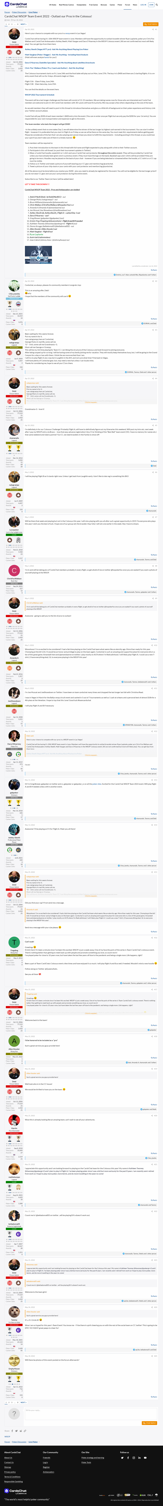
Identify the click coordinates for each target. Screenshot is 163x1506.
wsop (68, 33)
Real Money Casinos (66, 5)
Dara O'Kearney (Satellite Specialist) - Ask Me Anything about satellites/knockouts (60, 62)
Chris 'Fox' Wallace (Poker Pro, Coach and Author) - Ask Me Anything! (54, 68)
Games (112, 5)
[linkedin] (139, 1458)
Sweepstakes (81, 5)
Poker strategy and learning (93, 1457)
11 (6, 59)
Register (46, 1467)
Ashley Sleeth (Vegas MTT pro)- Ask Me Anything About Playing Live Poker (56, 49)
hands (46, 57)
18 (18, 59)
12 (8, 59)
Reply (155, 270)
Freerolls (46, 1457)
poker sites (96, 784)
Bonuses (104, 5)
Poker (120, 5)
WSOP (7, 1436)
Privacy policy (10, 1472)
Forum (127, 5)
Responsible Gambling (13, 1481)
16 (15, 59)
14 (11, 59)
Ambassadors (48, 1472)
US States (52, 5)
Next (23, 24)
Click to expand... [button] (91, 402)
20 (21, 59)
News (135, 5)
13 (10, 59)
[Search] (156, 5)
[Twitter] (122, 1458)
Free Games (93, 5)
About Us (8, 1457)
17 (16, 59)
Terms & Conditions (12, 1476)
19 (20, 59)
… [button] (14, 24)
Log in (45, 1462)
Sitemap (7, 1467)
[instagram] (134, 1458)
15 (13, 59)
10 (21, 57)
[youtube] (145, 1458)
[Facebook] (128, 1458)
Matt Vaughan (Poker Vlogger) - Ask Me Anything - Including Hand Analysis (56, 54)
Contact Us (9, 1462)
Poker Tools (86, 1462)
